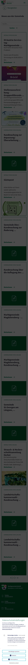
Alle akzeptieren (14, 659)
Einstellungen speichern (14, 651)
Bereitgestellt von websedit (14, 662)
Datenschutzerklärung (7, 629)
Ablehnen (14, 655)
